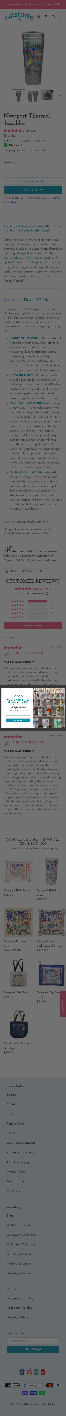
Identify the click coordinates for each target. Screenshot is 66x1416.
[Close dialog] (63, 690)
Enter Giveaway (18, 720)
